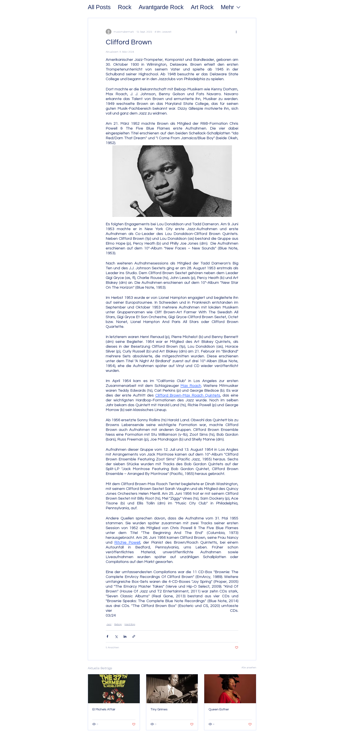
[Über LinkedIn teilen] (125, 636)
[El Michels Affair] (114, 688)
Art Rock (202, 7)
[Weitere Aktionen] (236, 32)
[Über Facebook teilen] (107, 636)
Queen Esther (219, 709)
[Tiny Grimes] (172, 688)
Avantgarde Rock (161, 7)
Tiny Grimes (159, 709)
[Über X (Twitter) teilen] (116, 636)
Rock (125, 7)
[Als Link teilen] (133, 636)
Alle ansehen (249, 667)
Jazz (108, 624)
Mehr (227, 7)
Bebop (118, 624)
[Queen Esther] (230, 688)
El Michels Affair (103, 709)
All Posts (99, 7)
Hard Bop (130, 624)
